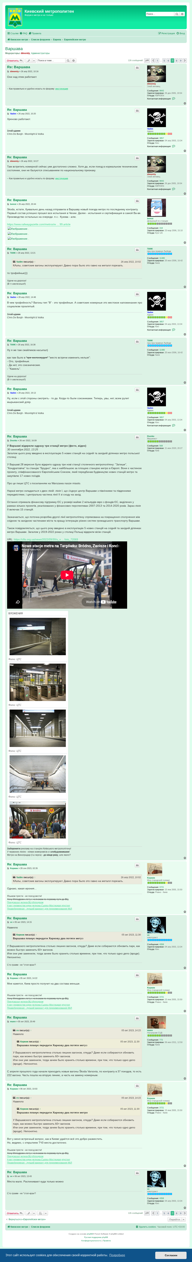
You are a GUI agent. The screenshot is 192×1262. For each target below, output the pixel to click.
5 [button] (164, 60)
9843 (161, 91)
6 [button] (168, 60)
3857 (161, 138)
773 (161, 1040)
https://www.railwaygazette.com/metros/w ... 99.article (38, 224)
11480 (162, 258)
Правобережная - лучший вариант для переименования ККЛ (39, 908)
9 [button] (180, 60)
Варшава (14, 48)
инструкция (61, 88)
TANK (150, 249)
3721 (161, 887)
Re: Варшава (18, 67)
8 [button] (176, 60)
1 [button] (157, 60)
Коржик (151, 878)
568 (161, 446)
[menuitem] (23, 33)
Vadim (150, 129)
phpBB (90, 1234)
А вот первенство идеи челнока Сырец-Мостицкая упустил (38, 905)
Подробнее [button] (117, 1255)
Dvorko (150, 436)
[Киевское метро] (15, 17)
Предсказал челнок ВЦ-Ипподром (25, 902)
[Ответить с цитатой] (137, 67)
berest (150, 218)
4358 (161, 944)
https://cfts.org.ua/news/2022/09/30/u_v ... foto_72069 (46, 539)
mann (150, 1030)
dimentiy (25, 53)
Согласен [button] (171, 1255)
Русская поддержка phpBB (96, 1237)
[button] (147, 60)
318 (161, 228)
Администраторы (40, 53)
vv (148, 935)
